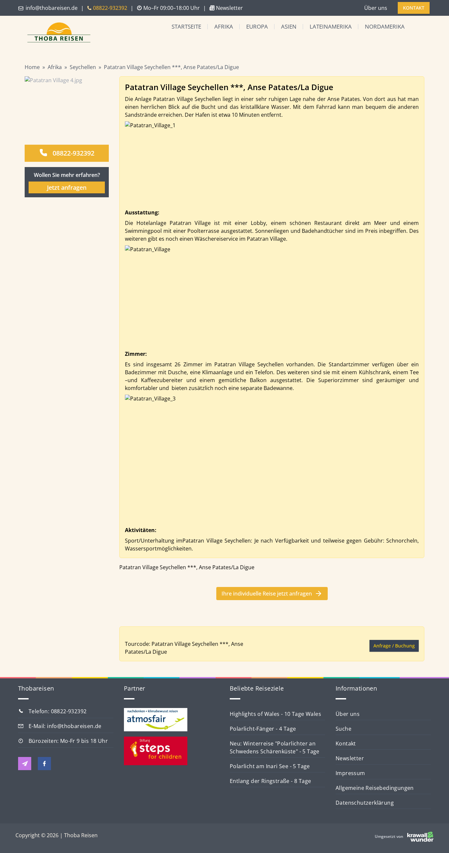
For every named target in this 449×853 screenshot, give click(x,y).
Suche (343, 728)
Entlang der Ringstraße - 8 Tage (270, 781)
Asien (288, 26)
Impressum (350, 773)
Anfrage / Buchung (394, 646)
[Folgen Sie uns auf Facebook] (44, 763)
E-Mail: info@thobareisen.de (65, 726)
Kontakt (346, 743)
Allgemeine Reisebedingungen (375, 788)
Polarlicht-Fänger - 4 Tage (263, 728)
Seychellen (83, 67)
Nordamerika (385, 26)
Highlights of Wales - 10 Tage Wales (275, 714)
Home (32, 67)
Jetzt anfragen (66, 187)
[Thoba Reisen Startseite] (56, 33)
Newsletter (350, 758)
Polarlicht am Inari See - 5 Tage (270, 766)
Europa (257, 26)
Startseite (186, 26)
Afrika (223, 26)
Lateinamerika (331, 26)
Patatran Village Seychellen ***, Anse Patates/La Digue (171, 67)
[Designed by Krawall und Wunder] (420, 836)
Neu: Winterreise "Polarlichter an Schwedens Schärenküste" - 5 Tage (274, 747)
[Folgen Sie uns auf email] (24, 763)
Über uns (375, 8)
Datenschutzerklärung (365, 802)
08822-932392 (73, 153)
